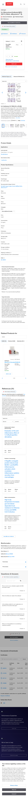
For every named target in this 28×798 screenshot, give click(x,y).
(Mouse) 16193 (11, 556)
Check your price (9, 59)
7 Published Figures (18, 16)
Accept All (14, 794)
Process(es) (5, 566)
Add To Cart (14, 63)
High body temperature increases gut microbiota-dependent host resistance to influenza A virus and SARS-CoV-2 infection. (12, 506)
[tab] (14, 562)
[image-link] (14, 92)
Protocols (23, 33)
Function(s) (5, 561)
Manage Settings (14, 785)
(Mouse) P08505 (9, 553)
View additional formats (7, 211)
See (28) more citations (9, 536)
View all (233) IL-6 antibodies (14, 22)
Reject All (14, 789)
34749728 (23, 120)
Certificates (14, 33)
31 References (5, 19)
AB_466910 (3, 259)
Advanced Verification (7, 16)
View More (18, 117)
